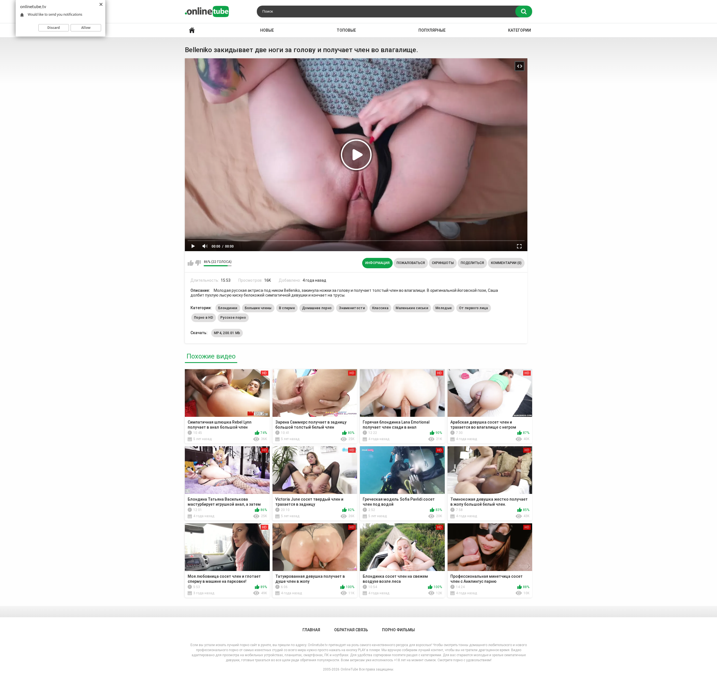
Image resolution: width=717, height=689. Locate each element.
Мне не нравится (198, 263)
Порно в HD (203, 318)
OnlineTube (349, 669)
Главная (192, 30)
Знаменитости (352, 308)
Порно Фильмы (398, 630)
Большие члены (258, 308)
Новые (267, 30)
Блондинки (228, 308)
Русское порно (233, 318)
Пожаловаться (411, 263)
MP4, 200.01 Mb (227, 333)
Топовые (346, 30)
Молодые (444, 308)
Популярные (432, 30)
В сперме (287, 308)
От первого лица (473, 308)
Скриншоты (443, 263)
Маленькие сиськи (412, 308)
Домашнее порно (317, 308)
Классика (380, 308)
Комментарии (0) (506, 263)
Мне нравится (191, 263)
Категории (519, 30)
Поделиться (472, 263)
